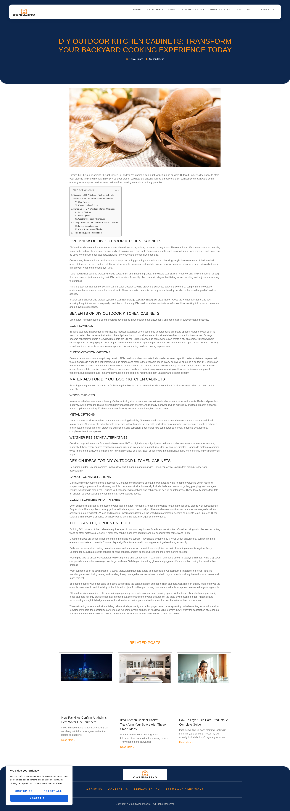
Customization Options (88, 205)
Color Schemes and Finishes (90, 229)
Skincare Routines (161, 9)
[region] (39, 785)
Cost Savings (84, 202)
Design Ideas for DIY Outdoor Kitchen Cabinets (95, 222)
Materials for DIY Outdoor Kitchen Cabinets (94, 209)
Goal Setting (220, 9)
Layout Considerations (88, 226)
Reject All (53, 791)
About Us (244, 9)
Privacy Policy (147, 789)
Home (137, 9)
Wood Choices (84, 212)
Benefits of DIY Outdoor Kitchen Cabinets (93, 198)
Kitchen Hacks (193, 9)
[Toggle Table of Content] (115, 190)
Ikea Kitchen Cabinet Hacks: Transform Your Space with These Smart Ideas (143, 724)
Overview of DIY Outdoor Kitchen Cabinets (93, 195)
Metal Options (84, 216)
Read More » (68, 740)
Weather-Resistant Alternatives (91, 219)
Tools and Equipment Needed (87, 233)
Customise (24, 791)
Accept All (39, 798)
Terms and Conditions (185, 789)
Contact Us (265, 9)
